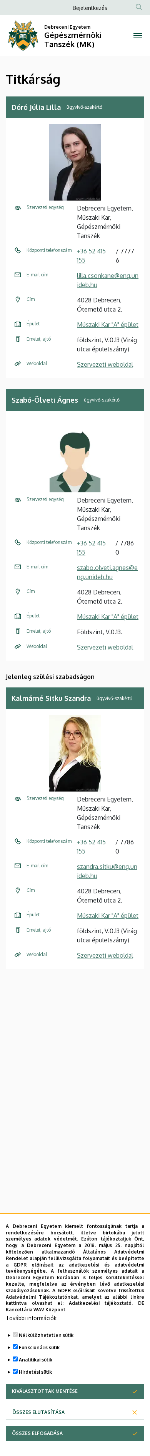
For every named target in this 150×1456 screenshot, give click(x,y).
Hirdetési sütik (35, 1372)
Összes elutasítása (38, 1412)
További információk (31, 1318)
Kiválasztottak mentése (45, 1391)
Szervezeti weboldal (105, 364)
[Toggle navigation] (137, 35)
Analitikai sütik (35, 1360)
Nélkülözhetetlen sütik (46, 1335)
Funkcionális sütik (39, 1347)
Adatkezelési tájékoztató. (101, 1303)
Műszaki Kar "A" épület (107, 324)
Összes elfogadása (37, 1433)
